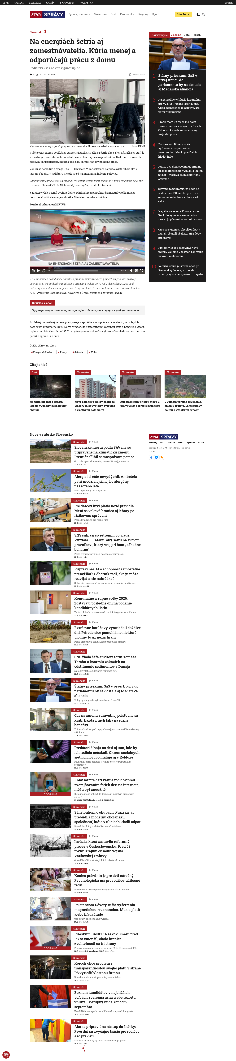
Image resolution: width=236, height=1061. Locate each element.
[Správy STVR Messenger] (156, 459)
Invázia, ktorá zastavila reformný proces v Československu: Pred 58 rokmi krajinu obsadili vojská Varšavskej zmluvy (102, 848)
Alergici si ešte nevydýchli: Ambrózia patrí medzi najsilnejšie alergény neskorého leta (105, 481)
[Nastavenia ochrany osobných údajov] (6, 1055)
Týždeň (196, 34)
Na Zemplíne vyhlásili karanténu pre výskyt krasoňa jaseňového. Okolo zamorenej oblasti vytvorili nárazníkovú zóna (179, 106)
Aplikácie (191, 443)
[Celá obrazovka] (141, 271)
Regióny (143, 14)
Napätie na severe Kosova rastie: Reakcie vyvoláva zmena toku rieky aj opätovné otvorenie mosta (180, 215)
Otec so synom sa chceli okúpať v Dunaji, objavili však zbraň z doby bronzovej (179, 234)
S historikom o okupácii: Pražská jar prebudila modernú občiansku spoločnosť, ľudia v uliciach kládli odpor (107, 817)
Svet (113, 14)
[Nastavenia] (136, 270)
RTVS (36, 74)
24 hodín (176, 34)
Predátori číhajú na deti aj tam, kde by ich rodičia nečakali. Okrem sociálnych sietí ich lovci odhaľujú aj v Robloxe (107, 752)
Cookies (152, 451)
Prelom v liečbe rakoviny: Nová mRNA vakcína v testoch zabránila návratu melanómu (180, 252)
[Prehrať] (38, 271)
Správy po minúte (79, 14)
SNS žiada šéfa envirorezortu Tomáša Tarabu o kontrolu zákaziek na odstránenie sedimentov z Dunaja (105, 662)
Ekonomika (127, 14)
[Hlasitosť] (131, 271)
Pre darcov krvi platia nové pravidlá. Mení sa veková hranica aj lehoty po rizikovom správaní (104, 511)
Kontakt (229, 2)
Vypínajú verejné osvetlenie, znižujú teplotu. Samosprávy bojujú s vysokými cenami (84, 310)
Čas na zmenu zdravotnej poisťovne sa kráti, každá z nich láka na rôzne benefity (106, 720)
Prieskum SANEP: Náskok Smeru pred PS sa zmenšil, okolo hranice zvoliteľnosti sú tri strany (106, 939)
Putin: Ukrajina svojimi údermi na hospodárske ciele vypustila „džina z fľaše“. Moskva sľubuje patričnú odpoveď (180, 173)
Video (95, 441)
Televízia (35, 2)
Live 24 (181, 14)
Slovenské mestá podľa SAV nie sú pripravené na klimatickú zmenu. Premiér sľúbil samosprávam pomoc (104, 452)
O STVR (200, 443)
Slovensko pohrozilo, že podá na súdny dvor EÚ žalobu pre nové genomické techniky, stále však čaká (178, 195)
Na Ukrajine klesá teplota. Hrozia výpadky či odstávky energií (48, 406)
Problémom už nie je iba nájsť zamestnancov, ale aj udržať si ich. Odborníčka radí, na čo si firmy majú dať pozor (180, 128)
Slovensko (100, 14)
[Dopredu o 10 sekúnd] (43, 271)
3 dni (187, 34)
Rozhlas (19, 2)
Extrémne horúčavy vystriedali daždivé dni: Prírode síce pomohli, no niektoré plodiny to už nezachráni (107, 632)
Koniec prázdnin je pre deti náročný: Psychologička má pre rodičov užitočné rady (107, 880)
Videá (162, 443)
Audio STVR (86, 2)
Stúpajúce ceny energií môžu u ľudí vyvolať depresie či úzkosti (140, 404)
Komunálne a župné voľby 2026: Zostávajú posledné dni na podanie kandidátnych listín (103, 603)
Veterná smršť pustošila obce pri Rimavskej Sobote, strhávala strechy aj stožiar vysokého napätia (180, 270)
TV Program (67, 2)
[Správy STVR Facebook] (151, 459)
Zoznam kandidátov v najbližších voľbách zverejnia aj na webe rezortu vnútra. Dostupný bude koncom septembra (105, 999)
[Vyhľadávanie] (203, 14)
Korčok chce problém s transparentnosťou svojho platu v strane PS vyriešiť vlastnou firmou (107, 968)
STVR (6, 2)
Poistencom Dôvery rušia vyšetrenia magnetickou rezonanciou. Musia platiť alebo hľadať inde (178, 150)
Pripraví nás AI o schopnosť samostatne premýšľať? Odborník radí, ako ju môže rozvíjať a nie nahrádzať (107, 574)
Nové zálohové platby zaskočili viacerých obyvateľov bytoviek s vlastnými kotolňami (95, 406)
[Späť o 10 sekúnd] (33, 271)
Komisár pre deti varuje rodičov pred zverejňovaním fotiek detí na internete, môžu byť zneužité (106, 785)
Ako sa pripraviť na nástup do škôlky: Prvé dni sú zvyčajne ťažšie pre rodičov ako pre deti (107, 1031)
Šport (155, 14)
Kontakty (153, 443)
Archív (50, 2)
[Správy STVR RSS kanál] (161, 459)
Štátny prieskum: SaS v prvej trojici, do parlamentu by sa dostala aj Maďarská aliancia (179, 82)
